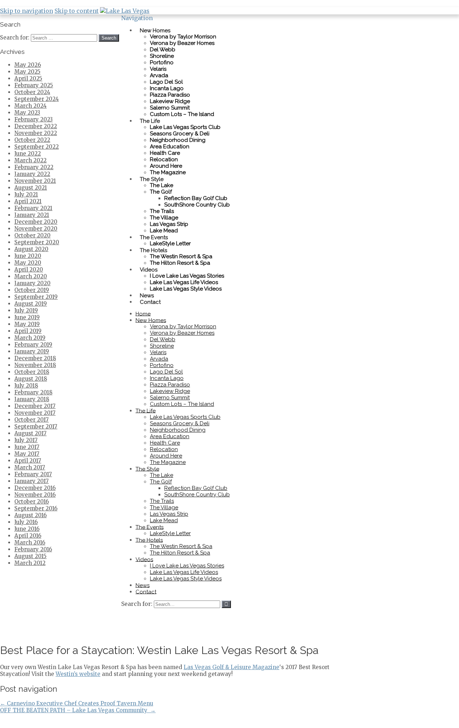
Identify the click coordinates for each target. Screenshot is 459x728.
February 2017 (33, 474)
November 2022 (35, 133)
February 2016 (33, 549)
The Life (150, 120)
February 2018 (33, 392)
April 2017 (27, 460)
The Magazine (168, 172)
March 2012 (30, 563)
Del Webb (162, 49)
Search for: (136, 603)
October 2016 (31, 501)
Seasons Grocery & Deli (179, 133)
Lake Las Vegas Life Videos (184, 282)
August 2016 (30, 515)
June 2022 (27, 153)
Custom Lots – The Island (182, 114)
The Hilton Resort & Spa (180, 263)
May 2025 (27, 71)
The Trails (162, 211)
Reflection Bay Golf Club (195, 198)
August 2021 (30, 187)
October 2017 (31, 419)
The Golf (161, 192)
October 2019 (31, 290)
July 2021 (26, 194)
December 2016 (35, 487)
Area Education (169, 146)
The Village (164, 217)
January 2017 (31, 481)
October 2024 (32, 92)
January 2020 (32, 283)
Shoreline (162, 56)
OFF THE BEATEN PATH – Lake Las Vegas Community (78, 710)
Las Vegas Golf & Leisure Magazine (231, 667)
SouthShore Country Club (197, 204)
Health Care (165, 153)
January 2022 (32, 174)
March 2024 (30, 105)
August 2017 (30, 433)
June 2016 (26, 528)
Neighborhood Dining (177, 140)
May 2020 (27, 262)
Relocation (164, 159)
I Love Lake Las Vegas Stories (187, 276)
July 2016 (26, 522)
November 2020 (35, 228)
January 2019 (31, 351)
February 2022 (33, 167)
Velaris (158, 69)
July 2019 (26, 310)
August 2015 (30, 556)
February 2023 (33, 119)
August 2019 (30, 303)
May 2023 (27, 112)
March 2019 (30, 337)
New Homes (155, 30)
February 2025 (33, 85)
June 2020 (27, 255)
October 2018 (31, 371)
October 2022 (32, 139)
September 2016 (35, 508)
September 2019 (36, 296)
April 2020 (28, 269)
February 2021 (33, 208)
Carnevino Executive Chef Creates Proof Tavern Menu (76, 703)
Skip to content (77, 10)
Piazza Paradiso (170, 95)
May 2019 (27, 324)
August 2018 (30, 378)
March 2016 (29, 542)
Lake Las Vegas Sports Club (185, 127)
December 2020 (35, 221)
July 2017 (26, 440)
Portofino (162, 62)
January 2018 (31, 399)
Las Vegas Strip (169, 224)
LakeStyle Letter (170, 533)
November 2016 (35, 494)
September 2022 (36, 146)
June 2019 (27, 317)
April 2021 (28, 201)
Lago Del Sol (166, 82)
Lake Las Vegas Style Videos (186, 289)
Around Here (166, 166)
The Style (152, 179)
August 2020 (31, 249)
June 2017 (26, 447)
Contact (150, 301)
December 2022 (35, 126)
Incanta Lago (167, 88)
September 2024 (36, 99)
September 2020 (36, 242)
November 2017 (35, 412)
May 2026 (27, 64)
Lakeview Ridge (170, 101)
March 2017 (29, 467)
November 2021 (35, 180)
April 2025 (28, 78)
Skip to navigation (26, 10)
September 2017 (35, 426)
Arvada (159, 75)
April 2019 (28, 331)
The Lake (161, 185)
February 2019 (33, 344)
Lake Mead (164, 520)
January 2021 (31, 215)
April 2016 (27, 535)
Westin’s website (78, 674)
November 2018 (35, 365)
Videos (148, 269)
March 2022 (30, 160)
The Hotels (153, 250)
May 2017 (26, 453)
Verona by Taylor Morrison (183, 36)
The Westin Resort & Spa (181, 256)
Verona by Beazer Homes (182, 43)
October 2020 (32, 235)
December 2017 (35, 406)
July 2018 (26, 385)
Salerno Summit (170, 108)
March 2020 (30, 276)
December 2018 (35, 358)
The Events (154, 237)
